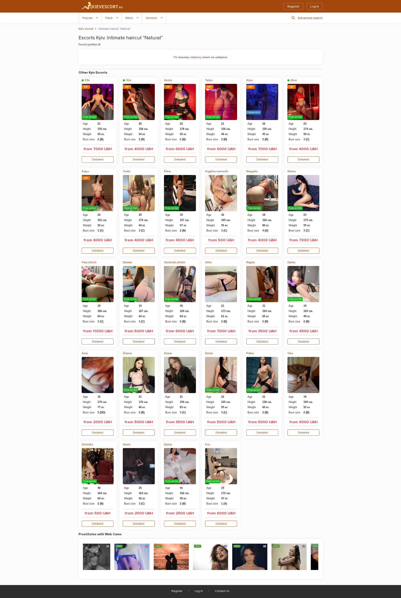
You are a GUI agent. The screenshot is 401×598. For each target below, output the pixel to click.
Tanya (208, 80)
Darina (291, 262)
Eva (207, 444)
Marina (291, 171)
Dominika (87, 444)
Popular (87, 18)
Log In (314, 6)
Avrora (168, 80)
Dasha (209, 353)
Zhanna (127, 353)
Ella (87, 80)
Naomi (127, 444)
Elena (167, 171)
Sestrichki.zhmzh (174, 262)
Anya (249, 80)
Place (109, 18)
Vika (290, 353)
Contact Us (222, 591)
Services (151, 18)
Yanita (126, 171)
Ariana (168, 353)
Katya (85, 171)
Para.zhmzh (89, 262)
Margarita (252, 171)
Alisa (293, 80)
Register (293, 6)
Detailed (97, 159)
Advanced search (310, 18)
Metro (129, 18)
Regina (250, 262)
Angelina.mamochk (216, 171)
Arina (208, 262)
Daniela (127, 262)
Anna (85, 353)
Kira (128, 80)
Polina (250, 353)
